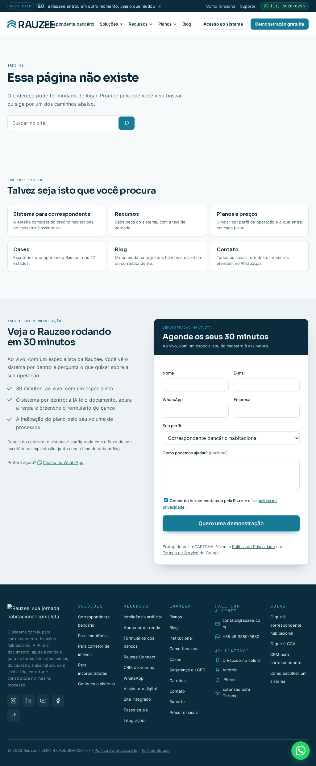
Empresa (242, 399)
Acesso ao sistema (223, 24)
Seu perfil (172, 425)
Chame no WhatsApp (63, 462)
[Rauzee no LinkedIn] (28, 700)
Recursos (138, 24)
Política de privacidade (115, 750)
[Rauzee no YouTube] (43, 700)
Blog (186, 24)
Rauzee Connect (140, 656)
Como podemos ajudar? (195, 452)
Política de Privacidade (253, 546)
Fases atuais (136, 709)
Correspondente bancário (68, 24)
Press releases (183, 712)
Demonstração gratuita (279, 24)
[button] (284, 6)
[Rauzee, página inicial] (31, 24)
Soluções (109, 24)
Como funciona (220, 6)
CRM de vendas (139, 667)
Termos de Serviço (180, 552)
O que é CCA (282, 643)
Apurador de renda (142, 627)
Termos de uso (155, 750)
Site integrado (137, 699)
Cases (175, 659)
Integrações (135, 720)
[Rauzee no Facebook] (58, 700)
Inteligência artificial (143, 616)
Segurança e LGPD (187, 669)
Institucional (181, 638)
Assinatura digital (140, 688)
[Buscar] (126, 123)
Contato (177, 691)
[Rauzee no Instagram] (13, 700)
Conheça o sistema (96, 683)
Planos (165, 24)
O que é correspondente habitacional (285, 625)
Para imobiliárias (93, 635)
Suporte (248, 6)
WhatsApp (173, 399)
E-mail (239, 373)
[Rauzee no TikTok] (13, 715)
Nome (168, 373)
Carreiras (178, 680)
